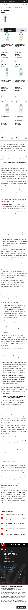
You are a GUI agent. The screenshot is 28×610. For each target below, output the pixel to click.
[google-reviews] (9, 568)
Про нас (19, 574)
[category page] (5, 18)
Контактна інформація (9, 561)
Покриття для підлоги (6, 580)
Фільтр (5, 23)
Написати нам (7, 558)
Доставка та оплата (22, 580)
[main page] (8, 1)
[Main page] (14, 544)
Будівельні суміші (5, 582)
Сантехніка (3, 577)
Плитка (3, 574)
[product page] (7, 36)
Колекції (21, 30)
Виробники (20, 577)
